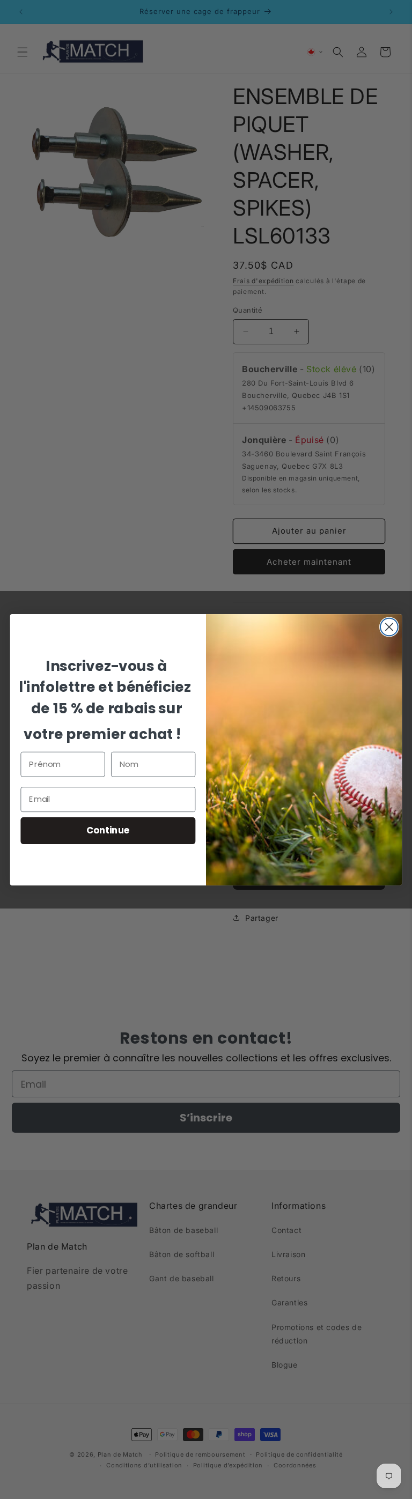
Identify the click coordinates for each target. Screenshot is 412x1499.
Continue (108, 830)
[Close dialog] (389, 627)
